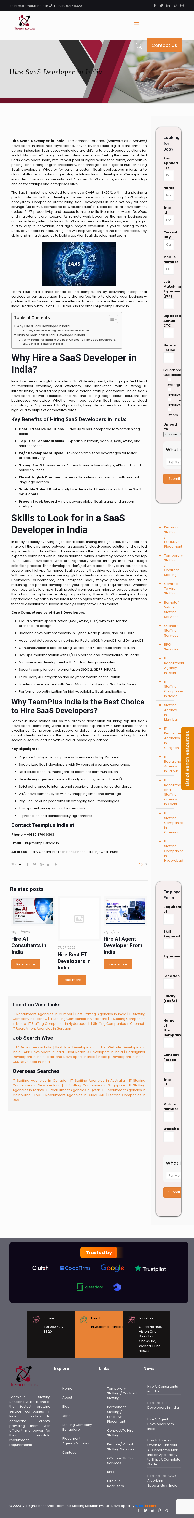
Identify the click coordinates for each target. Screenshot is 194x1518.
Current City (168, 234)
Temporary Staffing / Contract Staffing (171, 565)
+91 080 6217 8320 (67, 5)
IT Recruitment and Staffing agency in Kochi (171, 792)
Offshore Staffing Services (171, 630)
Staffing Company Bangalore (77, 1427)
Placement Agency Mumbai (75, 1441)
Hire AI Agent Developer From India (123, 945)
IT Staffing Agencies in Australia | (99, 1080)
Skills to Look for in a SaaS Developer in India (51, 335)
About (67, 1397)
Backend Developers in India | (72, 1056)
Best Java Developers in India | (81, 1047)
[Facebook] (154, 5)
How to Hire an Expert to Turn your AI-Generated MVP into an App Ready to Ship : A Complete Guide (163, 1452)
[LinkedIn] (168, 5)
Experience (168, 956)
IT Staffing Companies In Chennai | (118, 1023)
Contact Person (168, 1057)
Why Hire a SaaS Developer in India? (44, 326)
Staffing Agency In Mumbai (171, 712)
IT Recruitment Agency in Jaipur (171, 763)
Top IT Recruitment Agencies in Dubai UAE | (71, 1094)
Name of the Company (168, 1027)
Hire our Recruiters (115, 1483)
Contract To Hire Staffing (171, 588)
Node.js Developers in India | (122, 1056)
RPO (110, 1472)
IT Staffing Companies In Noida (171, 688)
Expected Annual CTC (168, 320)
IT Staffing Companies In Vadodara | (80, 1018)
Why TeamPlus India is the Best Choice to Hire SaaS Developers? (70, 340)
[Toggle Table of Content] (111, 319)
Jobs (66, 1415)
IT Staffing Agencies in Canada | (41, 1080)
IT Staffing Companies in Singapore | (97, 1085)
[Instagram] (182, 5)
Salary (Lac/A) (168, 998)
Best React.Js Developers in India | (96, 1052)
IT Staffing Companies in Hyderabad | (59, 1023)
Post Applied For (168, 163)
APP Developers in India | (45, 1052)
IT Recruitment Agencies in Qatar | (74, 1090)
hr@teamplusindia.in (31, 5)
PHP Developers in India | (34, 1047)
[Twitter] (161, 5)
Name (168, 187)
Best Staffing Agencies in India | (102, 1014)
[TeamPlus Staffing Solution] (24, 22)
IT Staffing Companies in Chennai (171, 823)
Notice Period (168, 347)
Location (168, 976)
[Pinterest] (175, 5)
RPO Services (171, 647)
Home (67, 1388)
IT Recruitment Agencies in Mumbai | (44, 1014)
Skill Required (168, 934)
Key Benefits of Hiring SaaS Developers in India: (59, 330)
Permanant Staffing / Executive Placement (171, 537)
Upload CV (168, 427)
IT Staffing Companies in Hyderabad (171, 851)
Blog (66, 1406)
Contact (69, 1452)
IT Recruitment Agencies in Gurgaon (171, 738)
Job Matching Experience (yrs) (168, 288)
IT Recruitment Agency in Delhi (171, 665)
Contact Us (164, 45)
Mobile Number (168, 259)
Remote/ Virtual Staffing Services (171, 609)
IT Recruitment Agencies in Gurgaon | (43, 1028)
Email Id (168, 210)
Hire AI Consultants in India (28, 945)
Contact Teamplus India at (45, 343)
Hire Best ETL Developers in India (74, 961)
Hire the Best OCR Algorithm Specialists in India (162, 1480)
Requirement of (168, 909)
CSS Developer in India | (32, 1061)
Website (168, 1128)
